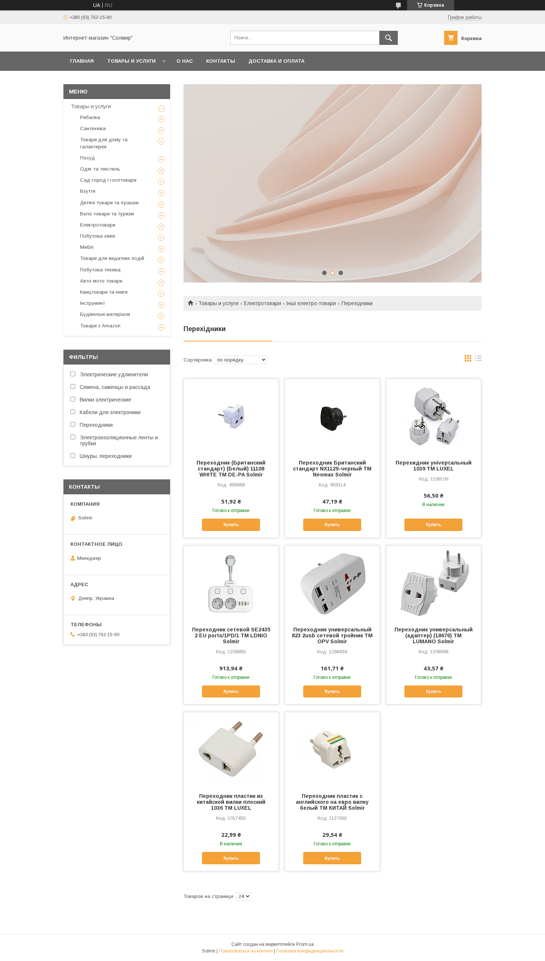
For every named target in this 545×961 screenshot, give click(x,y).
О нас (184, 61)
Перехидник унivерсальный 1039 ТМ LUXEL (434, 466)
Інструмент (92, 303)
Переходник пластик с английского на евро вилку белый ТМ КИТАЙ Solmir (332, 802)
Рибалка (90, 117)
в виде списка (478, 360)
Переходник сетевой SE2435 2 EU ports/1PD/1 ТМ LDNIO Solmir (231, 635)
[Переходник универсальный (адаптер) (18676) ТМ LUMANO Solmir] (433, 583)
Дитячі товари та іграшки (109, 202)
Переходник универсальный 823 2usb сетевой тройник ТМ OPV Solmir (332, 635)
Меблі (86, 247)
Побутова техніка (100, 270)
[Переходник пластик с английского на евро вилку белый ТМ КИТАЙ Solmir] (332, 749)
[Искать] (388, 38)
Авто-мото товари (101, 281)
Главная (82, 61)
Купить (231, 524)
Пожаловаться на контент (246, 951)
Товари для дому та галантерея (104, 143)
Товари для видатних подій (112, 258)
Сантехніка (93, 128)
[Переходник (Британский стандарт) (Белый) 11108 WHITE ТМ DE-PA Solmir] (231, 416)
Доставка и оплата (276, 61)
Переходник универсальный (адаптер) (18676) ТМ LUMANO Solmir (433, 635)
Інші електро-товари (311, 303)
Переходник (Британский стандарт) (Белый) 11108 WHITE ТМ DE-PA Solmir (230, 469)
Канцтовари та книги (104, 292)
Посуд (87, 158)
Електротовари (262, 303)
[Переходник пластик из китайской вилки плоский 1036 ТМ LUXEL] (231, 749)
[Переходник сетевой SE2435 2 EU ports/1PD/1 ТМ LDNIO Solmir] (231, 583)
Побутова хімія (97, 236)
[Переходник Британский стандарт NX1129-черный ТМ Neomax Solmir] (332, 416)
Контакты (220, 61)
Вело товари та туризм (107, 214)
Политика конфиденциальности (309, 951)
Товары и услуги (131, 61)
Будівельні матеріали (105, 314)
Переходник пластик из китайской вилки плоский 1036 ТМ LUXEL (231, 802)
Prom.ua (305, 944)
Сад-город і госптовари (108, 180)
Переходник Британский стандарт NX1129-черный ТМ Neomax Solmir (332, 469)
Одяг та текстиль (100, 169)
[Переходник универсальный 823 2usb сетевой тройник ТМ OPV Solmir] (332, 583)
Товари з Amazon (100, 325)
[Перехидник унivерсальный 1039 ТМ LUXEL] (433, 416)
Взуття (87, 191)
